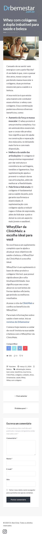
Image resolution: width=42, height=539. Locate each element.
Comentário (11, 438)
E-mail (9, 469)
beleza (28, 369)
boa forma (27, 372)
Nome (9, 459)
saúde (18, 377)
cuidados (26, 375)
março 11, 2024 (25, 366)
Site (8, 479)
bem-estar (10, 372)
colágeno (18, 375)
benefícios (19, 372)
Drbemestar (11, 377)
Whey (23, 377)
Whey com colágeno (13, 380)
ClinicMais (10, 375)
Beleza (9, 369)
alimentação (20, 369)
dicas (32, 375)
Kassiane (12, 366)
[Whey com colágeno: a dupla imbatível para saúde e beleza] (21, 48)
